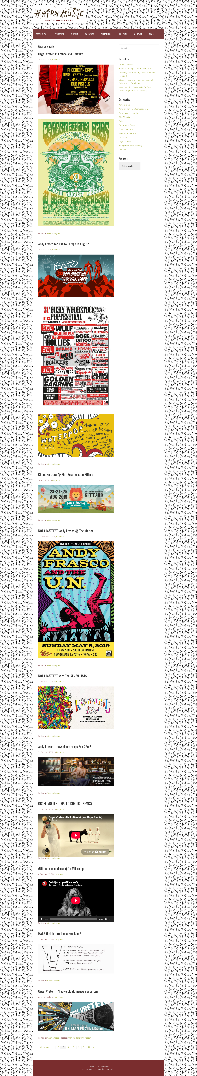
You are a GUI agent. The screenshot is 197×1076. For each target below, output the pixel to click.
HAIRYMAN (123, 34)
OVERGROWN (58, 34)
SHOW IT (74, 34)
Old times (123, 137)
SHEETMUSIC (106, 34)
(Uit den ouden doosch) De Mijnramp (61, 868)
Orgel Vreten (125, 141)
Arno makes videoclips (129, 113)
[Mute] (106, 919)
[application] (76, 900)
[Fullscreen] (110, 919)
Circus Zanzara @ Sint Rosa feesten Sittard (65, 474)
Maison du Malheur (128, 133)
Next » (91, 1047)
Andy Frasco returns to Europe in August (63, 243)
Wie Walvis (124, 149)
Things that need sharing (130, 145)
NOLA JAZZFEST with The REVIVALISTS (62, 675)
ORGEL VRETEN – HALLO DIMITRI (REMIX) (65, 803)
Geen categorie (53, 233)
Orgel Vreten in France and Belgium (60, 53)
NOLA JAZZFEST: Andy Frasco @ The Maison (66, 530)
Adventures (124, 104)
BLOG (151, 34)
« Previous (44, 1047)
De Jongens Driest (127, 125)
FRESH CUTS (41, 34)
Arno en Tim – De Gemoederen (133, 108)
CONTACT (138, 34)
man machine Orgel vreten (79, 1038)
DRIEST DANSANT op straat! (131, 64)
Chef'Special (124, 117)
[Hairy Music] (59, 20)
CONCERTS (89, 34)
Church (84, 1069)
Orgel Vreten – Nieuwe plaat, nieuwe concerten (68, 991)
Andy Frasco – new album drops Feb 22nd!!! (65, 746)
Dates (121, 121)
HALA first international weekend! (59, 933)
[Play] (41, 919)
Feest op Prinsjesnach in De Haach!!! (135, 68)
